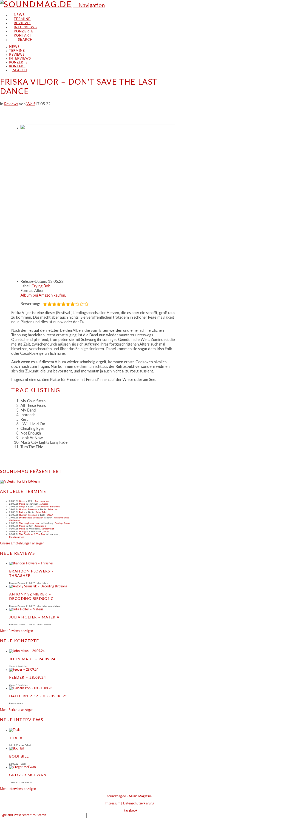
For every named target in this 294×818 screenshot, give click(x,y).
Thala (16, 738)
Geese (22, 501)
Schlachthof (48, 529)
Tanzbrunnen (42, 501)
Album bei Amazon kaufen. (43, 295)
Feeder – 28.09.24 (27, 677)
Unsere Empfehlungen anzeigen (22, 543)
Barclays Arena (62, 523)
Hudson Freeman (28, 509)
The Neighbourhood (29, 523)
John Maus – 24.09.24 (32, 659)
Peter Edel (41, 512)
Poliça (22, 507)
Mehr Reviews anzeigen (16, 631)
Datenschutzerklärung (138, 803)
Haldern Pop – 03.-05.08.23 (38, 696)
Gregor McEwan (27, 775)
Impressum (112, 803)
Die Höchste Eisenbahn (31, 518)
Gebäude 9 (40, 526)
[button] (89, 5)
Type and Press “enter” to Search (23, 815)
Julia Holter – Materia (34, 617)
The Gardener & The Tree (32, 534)
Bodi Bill (19, 756)
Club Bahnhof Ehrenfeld (47, 507)
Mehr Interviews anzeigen (18, 789)
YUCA (50, 515)
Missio (22, 504)
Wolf (30, 104)
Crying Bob (41, 286)
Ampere (44, 504)
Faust (46, 531)
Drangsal (23, 531)
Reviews (11, 104)
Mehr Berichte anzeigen (16, 710)
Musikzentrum (16, 537)
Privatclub (53, 509)
